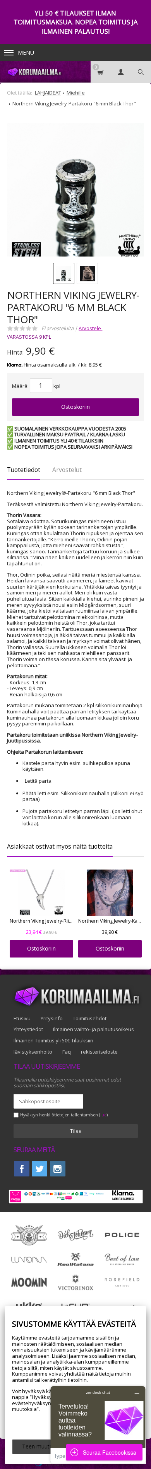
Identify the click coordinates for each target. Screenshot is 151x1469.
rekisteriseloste (99, 1051)
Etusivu (22, 1018)
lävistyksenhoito (33, 1051)
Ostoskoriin (75, 406)
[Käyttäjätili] (121, 72)
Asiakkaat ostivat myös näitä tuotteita (60, 846)
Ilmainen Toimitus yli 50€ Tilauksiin (53, 1040)
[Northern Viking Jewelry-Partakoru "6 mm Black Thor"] (75, 192)
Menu (26, 52)
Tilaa (76, 1131)
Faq (66, 1051)
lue (103, 1115)
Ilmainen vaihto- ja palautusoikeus (93, 1029)
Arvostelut (67, 469)
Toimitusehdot (89, 1018)
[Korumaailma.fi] (34, 72)
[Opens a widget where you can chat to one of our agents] (98, 1424)
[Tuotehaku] (141, 72)
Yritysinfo (52, 1018)
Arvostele (90, 328)
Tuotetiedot (23, 469)
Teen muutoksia (42, 1446)
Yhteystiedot (28, 1029)
